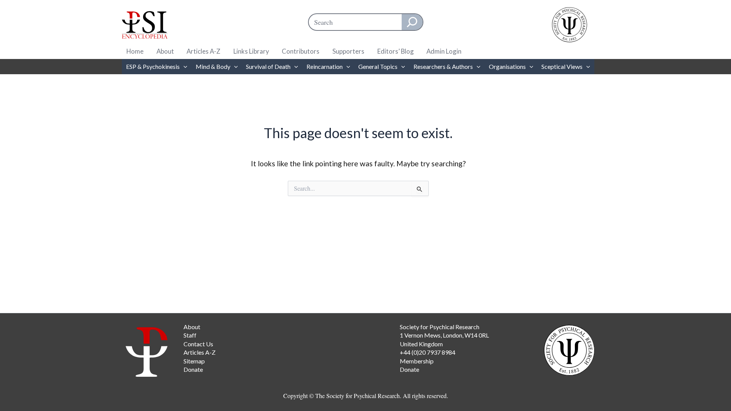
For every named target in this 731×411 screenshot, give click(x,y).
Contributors (300, 51)
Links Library (251, 51)
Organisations (507, 66)
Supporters (348, 51)
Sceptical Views (562, 66)
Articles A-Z (203, 51)
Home (135, 51)
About (165, 51)
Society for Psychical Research (439, 326)
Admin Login (443, 51)
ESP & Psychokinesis (153, 66)
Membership (417, 361)
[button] (183, 66)
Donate (193, 369)
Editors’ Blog (395, 51)
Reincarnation (324, 66)
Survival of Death (268, 66)
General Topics (377, 66)
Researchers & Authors (443, 66)
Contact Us (198, 343)
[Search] (412, 22)
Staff (190, 335)
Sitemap (194, 361)
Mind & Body (213, 66)
